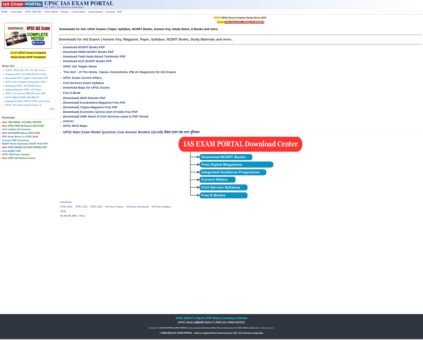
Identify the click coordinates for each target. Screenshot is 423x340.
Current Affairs (78, 12)
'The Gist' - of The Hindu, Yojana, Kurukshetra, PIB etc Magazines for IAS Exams (119, 72)
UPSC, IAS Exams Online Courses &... (24, 105)
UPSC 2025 (81, 206)
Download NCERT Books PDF (84, 47)
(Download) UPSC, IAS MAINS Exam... (24, 86)
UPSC (63, 211)
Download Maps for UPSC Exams (86, 87)
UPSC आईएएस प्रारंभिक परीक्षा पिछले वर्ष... (22, 97)
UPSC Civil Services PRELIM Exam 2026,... (26, 93)
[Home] (22, 6)
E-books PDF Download (15, 140)
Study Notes (16, 12)
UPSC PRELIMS (33, 12)
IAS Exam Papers (114, 206)
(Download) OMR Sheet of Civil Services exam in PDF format (105, 116)
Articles (68, 121)
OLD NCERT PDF (11, 151)
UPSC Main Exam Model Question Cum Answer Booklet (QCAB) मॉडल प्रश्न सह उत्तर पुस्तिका (131, 132)
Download (110, 12)
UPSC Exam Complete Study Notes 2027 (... (26, 82)
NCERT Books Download (14, 144)
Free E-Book (71, 93)
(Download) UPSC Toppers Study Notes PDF (26, 78)
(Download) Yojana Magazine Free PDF (90, 107)
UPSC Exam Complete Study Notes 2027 (243, 17)
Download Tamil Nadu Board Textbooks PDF (94, 56)
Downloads (66, 202)
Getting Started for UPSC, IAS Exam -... (24, 90)
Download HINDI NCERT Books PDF (88, 52)
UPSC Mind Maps (75, 125)
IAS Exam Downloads (137, 206)
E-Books (65, 12)
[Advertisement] (240, 244)
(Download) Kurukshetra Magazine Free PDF (94, 102)
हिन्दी (119, 12)
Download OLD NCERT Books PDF (87, 61)
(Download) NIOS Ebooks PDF (84, 98)
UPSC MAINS (51, 12)
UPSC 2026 (66, 206)
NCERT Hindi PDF (38, 144)
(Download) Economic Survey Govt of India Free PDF (100, 112)
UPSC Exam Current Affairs (82, 78)
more (51, 109)
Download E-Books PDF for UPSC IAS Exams (27, 101)
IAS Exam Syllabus (161, 206)
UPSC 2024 (96, 206)
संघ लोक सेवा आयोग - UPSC (72, 216)
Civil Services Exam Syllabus (83, 83)
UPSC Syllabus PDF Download (16, 129)
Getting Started (95, 12)
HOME (4, 12)
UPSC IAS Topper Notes (80, 66)
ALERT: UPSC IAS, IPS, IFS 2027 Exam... (26, 70)
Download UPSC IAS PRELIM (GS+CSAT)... (26, 74)
